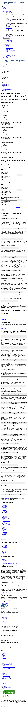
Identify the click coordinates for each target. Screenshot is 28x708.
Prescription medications (8, 663)
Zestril (4, 537)
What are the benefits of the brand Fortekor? (9, 218)
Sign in (4, 7)
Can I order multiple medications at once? (9, 465)
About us (5, 673)
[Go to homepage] (14, 4)
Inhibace (5, 517)
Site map (5, 658)
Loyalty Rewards (7, 677)
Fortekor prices (6, 84)
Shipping (8, 49)
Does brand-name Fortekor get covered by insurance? (11, 278)
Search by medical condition (9, 667)
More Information (7, 44)
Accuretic (5, 506)
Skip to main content (5, 1)
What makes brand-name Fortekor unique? (9, 301)
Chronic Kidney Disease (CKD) (10, 563)
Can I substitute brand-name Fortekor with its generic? (11, 292)
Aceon (4, 507)
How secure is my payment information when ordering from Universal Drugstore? (14, 435)
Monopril (5, 523)
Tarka (4, 530)
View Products (9, 20)
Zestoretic (5, 535)
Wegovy (5, 547)
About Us (8, 45)
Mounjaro (5, 545)
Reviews (5, 90)
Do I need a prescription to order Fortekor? (9, 452)
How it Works (6, 39)
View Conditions (9, 33)
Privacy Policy (9, 56)
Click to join (3, 328)
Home (4, 66)
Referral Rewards (10, 54)
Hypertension (6, 559)
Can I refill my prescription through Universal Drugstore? (12, 472)
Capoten (5, 512)
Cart (4, 654)
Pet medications (6, 665)
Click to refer (3, 319)
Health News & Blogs (10, 50)
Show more (3, 539)
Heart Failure (6, 560)
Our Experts (8, 46)
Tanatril (5, 529)
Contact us (18, 207)
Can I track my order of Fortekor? (7, 369)
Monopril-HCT (6, 524)
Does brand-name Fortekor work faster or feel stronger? (12, 238)
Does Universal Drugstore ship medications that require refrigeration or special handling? (14, 394)
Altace (4, 510)
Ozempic (5, 546)
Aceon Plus (5, 508)
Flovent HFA (6, 548)
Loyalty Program (9, 52)
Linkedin (5, 618)
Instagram (5, 617)
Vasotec (5, 534)
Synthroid (5, 550)
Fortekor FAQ (6, 86)
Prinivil (4, 527)
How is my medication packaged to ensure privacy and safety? (13, 386)
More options (16, 197)
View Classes (9, 36)
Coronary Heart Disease (8, 562)
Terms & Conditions (10, 55)
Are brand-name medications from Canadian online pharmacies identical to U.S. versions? (14, 257)
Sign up (15, 608)
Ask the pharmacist (7, 89)
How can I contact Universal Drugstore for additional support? (13, 494)
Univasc (5, 532)
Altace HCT (6, 511)
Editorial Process (9, 48)
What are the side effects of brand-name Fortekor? (11, 270)
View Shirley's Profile (5, 603)
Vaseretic (5, 533)
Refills (4, 42)
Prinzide (5, 528)
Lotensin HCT (6, 521)
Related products (6, 88)
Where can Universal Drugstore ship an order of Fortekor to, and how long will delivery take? (14, 336)
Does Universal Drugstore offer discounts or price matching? (13, 483)
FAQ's (7, 51)
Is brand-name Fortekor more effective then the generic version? (13, 228)
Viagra (4, 552)
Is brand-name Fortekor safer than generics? (10, 247)
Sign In (4, 655)
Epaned (5, 516)
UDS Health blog (7, 676)
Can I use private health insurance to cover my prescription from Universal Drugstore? (14, 423)
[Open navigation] (6, 64)
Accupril (5, 505)
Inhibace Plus (6, 518)
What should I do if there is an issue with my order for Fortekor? (13, 377)
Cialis (4, 551)
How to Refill (9, 41)
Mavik (4, 522)
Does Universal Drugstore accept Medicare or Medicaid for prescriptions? (14, 413)
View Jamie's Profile (5, 592)
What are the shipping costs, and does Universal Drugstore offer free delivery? (14, 403)
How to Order (9, 40)
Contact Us (5, 57)
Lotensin (5, 519)
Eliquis (4, 553)
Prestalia (5, 525)
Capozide (5, 513)
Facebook (5, 620)
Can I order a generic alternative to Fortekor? (10, 443)
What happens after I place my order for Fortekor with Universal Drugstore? (14, 348)
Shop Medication (7, 11)
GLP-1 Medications (7, 37)
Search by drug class (7, 668)
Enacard (5, 514)
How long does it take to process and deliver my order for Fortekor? (14, 360)
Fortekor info (6, 85)
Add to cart (19, 122)
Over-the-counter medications (9, 664)
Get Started (5, 8)
